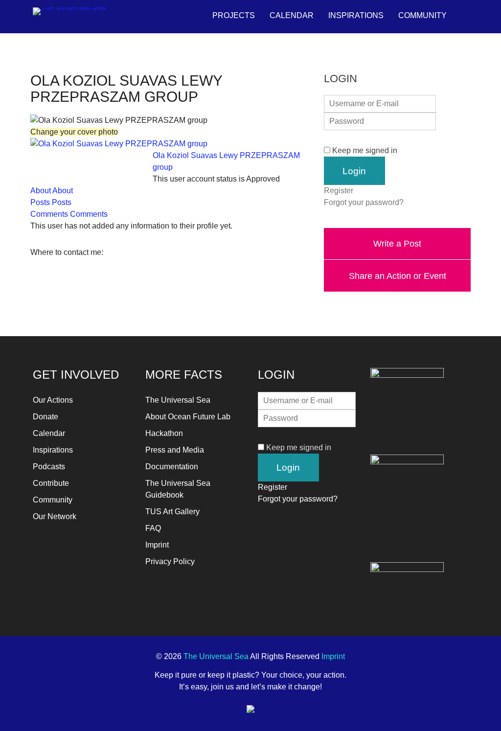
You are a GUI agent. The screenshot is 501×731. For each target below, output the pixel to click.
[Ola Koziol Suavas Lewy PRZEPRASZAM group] (118, 143)
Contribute (51, 483)
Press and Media (174, 450)
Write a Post (397, 243)
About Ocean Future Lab (187, 416)
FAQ (153, 528)
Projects (233, 15)
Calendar (292, 15)
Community (422, 15)
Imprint (157, 545)
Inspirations (356, 15)
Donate (45, 416)
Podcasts (49, 466)
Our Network (54, 516)
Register (338, 190)
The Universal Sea (177, 400)
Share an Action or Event (397, 276)
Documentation (171, 466)
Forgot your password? (364, 202)
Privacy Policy (170, 561)
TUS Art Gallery (172, 511)
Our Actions (53, 400)
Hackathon (164, 433)
